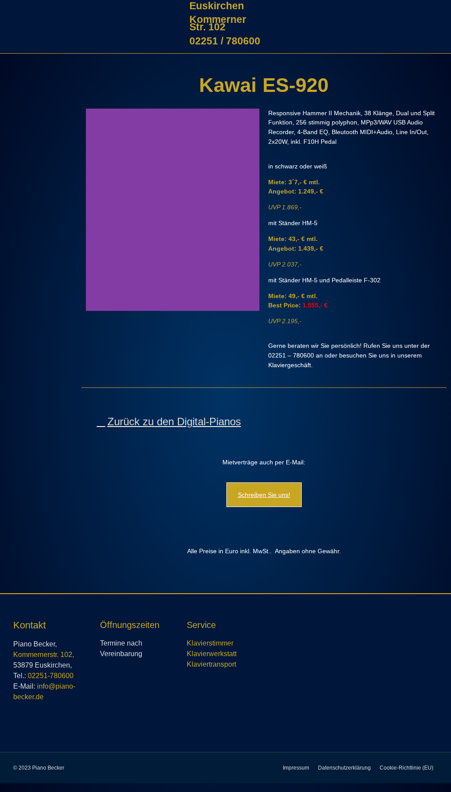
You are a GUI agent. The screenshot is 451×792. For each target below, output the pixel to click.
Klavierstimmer (210, 643)
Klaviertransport (211, 664)
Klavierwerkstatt (212, 653)
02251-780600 (51, 675)
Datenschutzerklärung (344, 768)
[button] (38, 84)
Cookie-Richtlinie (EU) (406, 768)
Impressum (296, 768)
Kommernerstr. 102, (43, 654)
